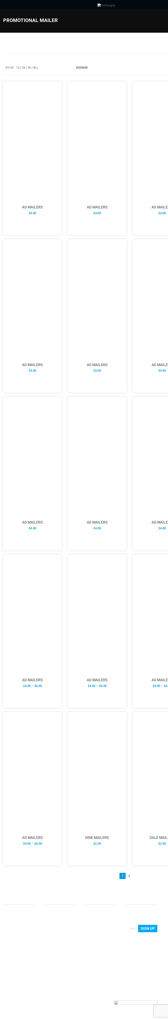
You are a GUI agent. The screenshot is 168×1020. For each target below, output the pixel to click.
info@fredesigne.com (17, 954)
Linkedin (6, 968)
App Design (51, 917)
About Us (91, 911)
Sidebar (82, 67)
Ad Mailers (32, 207)
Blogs (89, 928)
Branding (50, 923)
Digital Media (52, 928)
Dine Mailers (97, 837)
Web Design (51, 911)
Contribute (92, 923)
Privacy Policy (94, 934)
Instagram (26, 968)
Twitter (19, 968)
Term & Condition (96, 940)
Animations (51, 934)
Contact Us (92, 917)
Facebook (13, 968)
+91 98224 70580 (14, 961)
